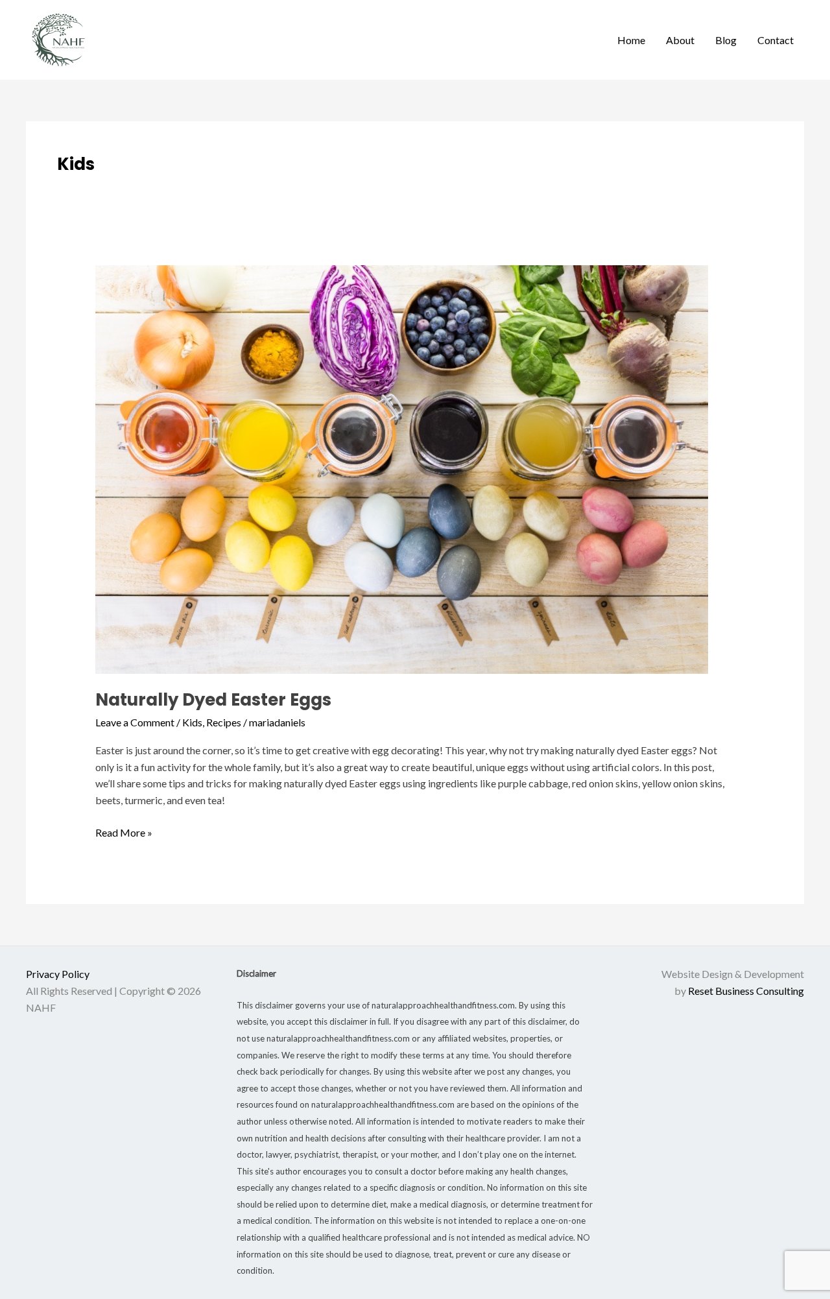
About (680, 40)
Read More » (123, 831)
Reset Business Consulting (746, 990)
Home (631, 40)
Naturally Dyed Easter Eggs (213, 699)
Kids (192, 722)
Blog (726, 40)
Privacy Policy (57, 974)
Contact (775, 40)
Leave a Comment (134, 722)
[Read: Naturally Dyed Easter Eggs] (401, 468)
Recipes (223, 722)
